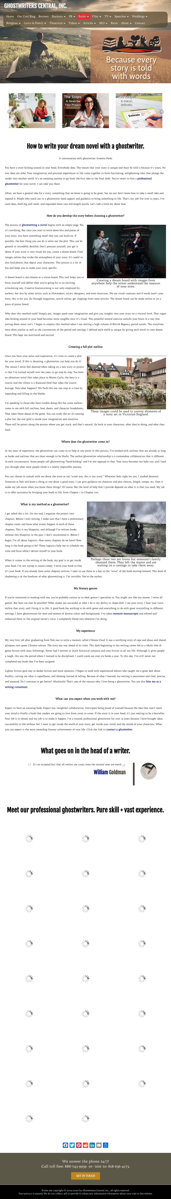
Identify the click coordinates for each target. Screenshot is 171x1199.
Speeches (120, 16)
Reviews (44, 16)
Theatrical (55, 23)
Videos (73, 23)
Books (82, 16)
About (125, 23)
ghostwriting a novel (34, 224)
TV (106, 16)
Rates (114, 23)
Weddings (138, 16)
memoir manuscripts (125, 613)
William (110, 772)
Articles (88, 23)
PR (70, 16)
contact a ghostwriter (119, 729)
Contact (140, 23)
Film (95, 16)
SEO (102, 23)
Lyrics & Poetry (33, 23)
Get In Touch (85, 1175)
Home (10, 16)
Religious (12, 23)
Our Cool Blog (26, 16)
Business (57, 16)
